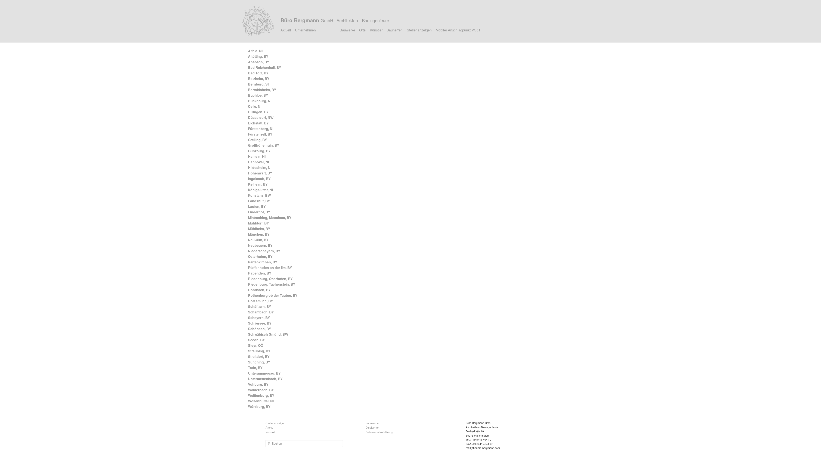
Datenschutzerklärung (379, 432)
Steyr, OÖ (255, 345)
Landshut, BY (259, 200)
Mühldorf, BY (258, 223)
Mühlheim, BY (259, 228)
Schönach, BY (259, 328)
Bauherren (395, 30)
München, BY (259, 234)
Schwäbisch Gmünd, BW (268, 334)
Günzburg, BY (259, 150)
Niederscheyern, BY (264, 250)
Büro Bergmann (335, 20)
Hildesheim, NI (259, 167)
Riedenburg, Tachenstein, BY (271, 284)
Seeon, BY (256, 339)
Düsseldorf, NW (260, 117)
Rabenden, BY (259, 273)
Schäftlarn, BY (259, 306)
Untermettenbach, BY (265, 378)
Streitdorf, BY (259, 356)
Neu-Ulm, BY (258, 239)
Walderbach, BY (261, 389)
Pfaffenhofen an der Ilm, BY (270, 267)
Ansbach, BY (258, 61)
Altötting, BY (258, 56)
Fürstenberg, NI (260, 128)
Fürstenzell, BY (260, 134)
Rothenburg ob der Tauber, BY (272, 295)
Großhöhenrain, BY (263, 145)
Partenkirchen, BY (262, 262)
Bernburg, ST (259, 84)
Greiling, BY (257, 139)
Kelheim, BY (258, 184)
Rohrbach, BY (259, 289)
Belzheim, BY (258, 78)
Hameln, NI (257, 156)
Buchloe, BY (258, 95)
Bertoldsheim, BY (262, 89)
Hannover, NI (258, 161)
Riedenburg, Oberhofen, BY (270, 278)
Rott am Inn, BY (260, 300)
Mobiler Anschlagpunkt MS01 (458, 30)
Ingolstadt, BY (259, 178)
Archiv (269, 427)
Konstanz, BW (259, 195)
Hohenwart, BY (260, 173)
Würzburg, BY (259, 406)
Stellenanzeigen (419, 30)
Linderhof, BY (259, 212)
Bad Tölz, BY (258, 73)
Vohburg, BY (258, 384)
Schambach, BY (261, 312)
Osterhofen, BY (260, 256)
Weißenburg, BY (261, 395)
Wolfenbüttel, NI (261, 401)
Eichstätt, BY (258, 123)
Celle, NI (254, 106)
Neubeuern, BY (260, 245)
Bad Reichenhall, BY (264, 67)
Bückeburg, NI (259, 100)
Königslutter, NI (260, 189)
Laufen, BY (257, 206)
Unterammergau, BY (264, 373)
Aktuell (286, 30)
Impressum (372, 423)
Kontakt (270, 432)
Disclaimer (372, 427)
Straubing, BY (259, 350)
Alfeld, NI (255, 50)
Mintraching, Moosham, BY (269, 217)
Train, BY (255, 367)
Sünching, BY (259, 362)
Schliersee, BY (260, 323)
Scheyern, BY (259, 317)
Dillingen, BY (258, 111)
